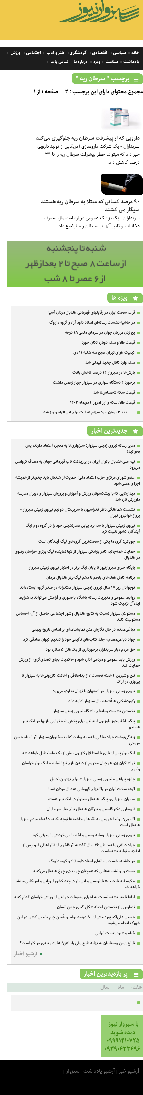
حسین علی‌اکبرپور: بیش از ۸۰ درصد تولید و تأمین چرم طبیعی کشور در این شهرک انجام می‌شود (78, 920)
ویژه (96, 62)
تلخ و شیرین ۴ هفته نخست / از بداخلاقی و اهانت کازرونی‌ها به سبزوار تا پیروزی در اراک (81, 678)
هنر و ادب (55, 53)
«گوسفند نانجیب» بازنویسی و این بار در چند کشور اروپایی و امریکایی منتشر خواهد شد (77, 884)
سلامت (111, 62)
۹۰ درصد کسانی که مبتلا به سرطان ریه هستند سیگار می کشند (90, 205)
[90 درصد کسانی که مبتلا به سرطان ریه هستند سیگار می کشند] (122, 193)
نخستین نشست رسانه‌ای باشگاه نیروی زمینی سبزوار (94, 711)
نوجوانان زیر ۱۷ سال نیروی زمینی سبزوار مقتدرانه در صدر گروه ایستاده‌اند (77, 587)
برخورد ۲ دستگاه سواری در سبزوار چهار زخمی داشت (94, 382)
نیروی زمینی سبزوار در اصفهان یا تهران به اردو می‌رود (94, 691)
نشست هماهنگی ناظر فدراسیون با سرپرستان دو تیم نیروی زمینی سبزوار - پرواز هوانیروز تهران (80, 512)
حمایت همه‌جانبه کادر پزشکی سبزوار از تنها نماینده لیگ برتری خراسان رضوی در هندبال (77, 554)
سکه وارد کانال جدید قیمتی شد (110, 362)
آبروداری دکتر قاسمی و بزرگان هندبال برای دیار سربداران (91, 809)
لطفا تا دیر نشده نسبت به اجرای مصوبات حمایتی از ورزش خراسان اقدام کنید (74, 897)
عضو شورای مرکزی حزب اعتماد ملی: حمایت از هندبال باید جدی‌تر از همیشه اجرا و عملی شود (77, 480)
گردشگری (78, 53)
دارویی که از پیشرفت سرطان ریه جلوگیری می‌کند (88, 138)
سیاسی (119, 53)
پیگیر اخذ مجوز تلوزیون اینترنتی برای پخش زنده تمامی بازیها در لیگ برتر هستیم (81, 724)
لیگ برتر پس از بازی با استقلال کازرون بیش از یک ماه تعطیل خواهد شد (78, 753)
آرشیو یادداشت (99, 1071)
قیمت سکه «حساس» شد (114, 392)
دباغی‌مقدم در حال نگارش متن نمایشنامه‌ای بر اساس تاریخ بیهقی (83, 629)
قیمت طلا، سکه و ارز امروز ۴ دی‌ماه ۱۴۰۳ (102, 402)
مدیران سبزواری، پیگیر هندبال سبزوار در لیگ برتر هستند (91, 799)
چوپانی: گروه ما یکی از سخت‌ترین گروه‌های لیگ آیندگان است (86, 541)
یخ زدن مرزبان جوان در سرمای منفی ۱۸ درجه (100, 332)
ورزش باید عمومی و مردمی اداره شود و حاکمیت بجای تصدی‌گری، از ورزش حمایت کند (79, 662)
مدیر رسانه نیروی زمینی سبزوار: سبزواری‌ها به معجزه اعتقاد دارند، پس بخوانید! (82, 448)
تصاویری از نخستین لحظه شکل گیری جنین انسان (96, 907)
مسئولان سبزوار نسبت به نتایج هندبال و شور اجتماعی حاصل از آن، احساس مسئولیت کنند (78, 616)
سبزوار (72, 1071)
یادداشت (130, 62)
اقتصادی (99, 53)
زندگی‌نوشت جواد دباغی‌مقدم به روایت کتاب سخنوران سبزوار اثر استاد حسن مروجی (77, 740)
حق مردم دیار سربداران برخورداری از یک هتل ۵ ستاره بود (90, 649)
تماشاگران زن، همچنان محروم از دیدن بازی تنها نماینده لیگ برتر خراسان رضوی (81, 766)
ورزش (15, 53)
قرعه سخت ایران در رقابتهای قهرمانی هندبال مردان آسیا (91, 312)
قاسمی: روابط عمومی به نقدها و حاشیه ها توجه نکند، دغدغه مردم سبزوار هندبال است (79, 822)
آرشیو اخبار (25, 953)
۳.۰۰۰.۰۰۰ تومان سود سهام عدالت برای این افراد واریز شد (89, 412)
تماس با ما (59, 62)
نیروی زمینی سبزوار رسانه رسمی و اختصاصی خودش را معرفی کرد (84, 835)
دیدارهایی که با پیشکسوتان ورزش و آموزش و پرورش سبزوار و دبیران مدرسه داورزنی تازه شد (78, 496)
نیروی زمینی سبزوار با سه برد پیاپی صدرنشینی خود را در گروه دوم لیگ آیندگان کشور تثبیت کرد (83, 528)
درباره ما (80, 62)
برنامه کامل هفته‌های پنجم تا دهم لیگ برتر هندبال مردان (90, 577)
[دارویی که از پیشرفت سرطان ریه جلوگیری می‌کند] (122, 130)
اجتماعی (33, 53)
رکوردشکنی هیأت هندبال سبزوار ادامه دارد (101, 701)
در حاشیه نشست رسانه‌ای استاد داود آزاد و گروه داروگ (92, 322)
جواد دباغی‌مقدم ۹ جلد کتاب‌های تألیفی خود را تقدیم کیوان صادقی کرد (79, 639)
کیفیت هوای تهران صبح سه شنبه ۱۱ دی (104, 352)
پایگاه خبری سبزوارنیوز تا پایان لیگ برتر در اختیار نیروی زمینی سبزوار (82, 567)
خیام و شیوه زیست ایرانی (115, 933)
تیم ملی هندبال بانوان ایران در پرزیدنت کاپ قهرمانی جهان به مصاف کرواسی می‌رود (77, 464)
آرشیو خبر (129, 1071)
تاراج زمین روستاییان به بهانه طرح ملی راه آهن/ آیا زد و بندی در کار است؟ (77, 943)
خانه (134, 53)
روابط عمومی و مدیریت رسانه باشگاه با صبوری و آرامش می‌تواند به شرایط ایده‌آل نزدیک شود (79, 600)
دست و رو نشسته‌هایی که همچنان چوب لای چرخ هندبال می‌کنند (84, 871)
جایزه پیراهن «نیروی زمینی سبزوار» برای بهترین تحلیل (92, 779)
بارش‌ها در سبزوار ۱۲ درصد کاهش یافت (103, 372)
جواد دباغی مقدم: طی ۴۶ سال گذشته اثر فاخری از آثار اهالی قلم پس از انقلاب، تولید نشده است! (81, 848)
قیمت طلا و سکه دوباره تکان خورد (108, 342)
